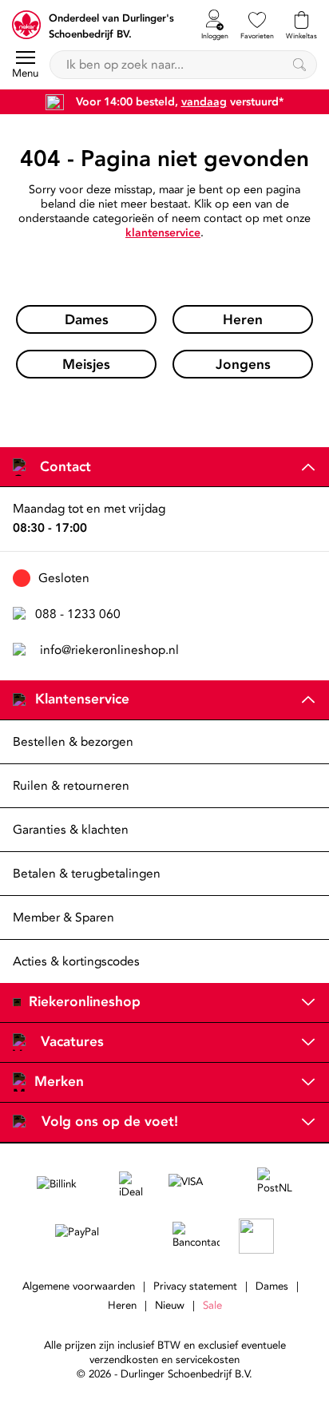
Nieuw (169, 1305)
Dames (272, 1286)
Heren (122, 1305)
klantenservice (162, 233)
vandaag (204, 102)
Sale (212, 1305)
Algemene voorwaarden (78, 1286)
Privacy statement (195, 1286)
